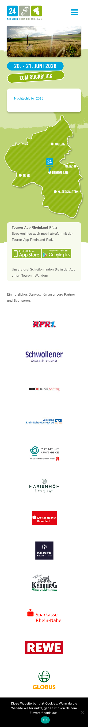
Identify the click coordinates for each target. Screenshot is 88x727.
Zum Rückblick (36, 77)
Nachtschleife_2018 (28, 98)
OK (45, 720)
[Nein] (82, 712)
